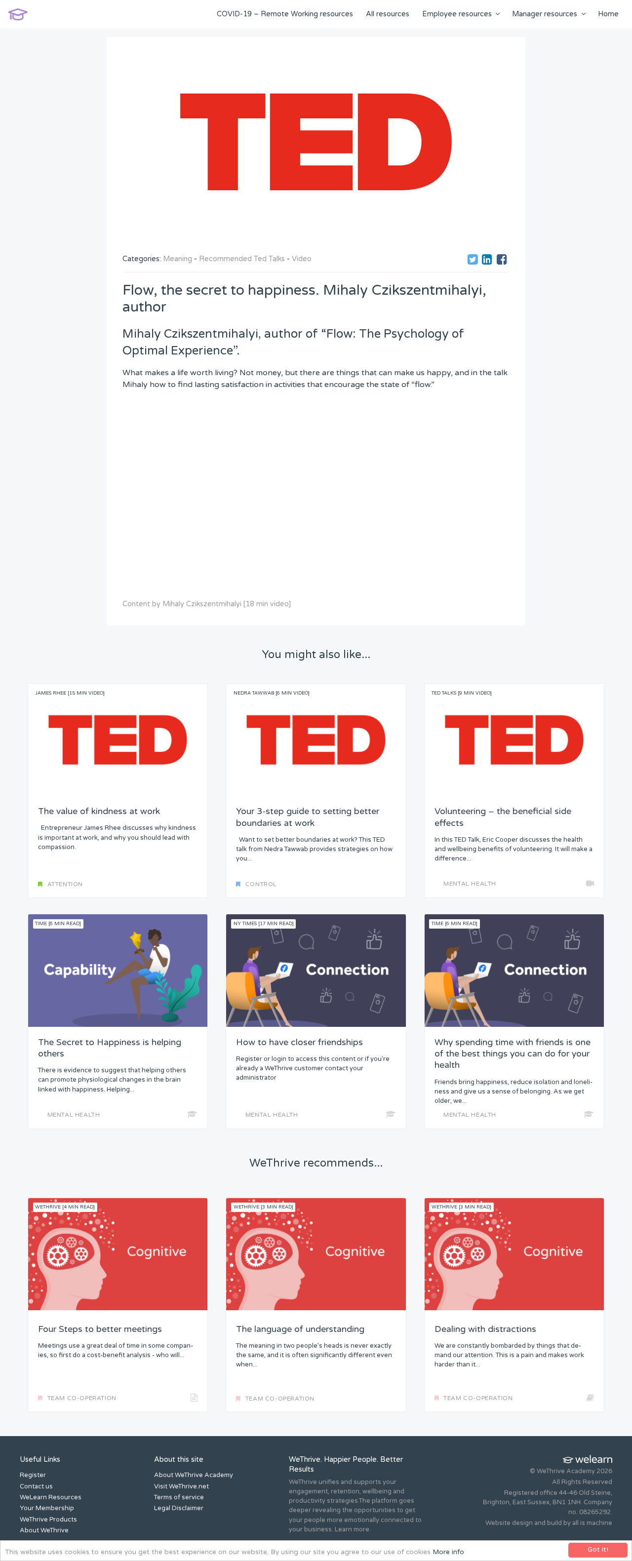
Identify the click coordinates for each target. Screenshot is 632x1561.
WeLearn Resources (50, 1497)
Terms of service (179, 1497)
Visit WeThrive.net (181, 1486)
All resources (387, 14)
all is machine (592, 1523)
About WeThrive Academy (193, 1475)
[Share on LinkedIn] (488, 261)
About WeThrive (44, 1530)
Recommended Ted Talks (242, 259)
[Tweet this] (474, 261)
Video (302, 259)
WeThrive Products (48, 1519)
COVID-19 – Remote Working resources (285, 14)
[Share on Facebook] (503, 261)
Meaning (177, 259)
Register (33, 1475)
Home (608, 14)
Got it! (598, 1550)
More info (448, 1552)
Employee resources (457, 14)
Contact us (36, 1486)
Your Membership (47, 1508)
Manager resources (544, 14)
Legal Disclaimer (178, 1508)
